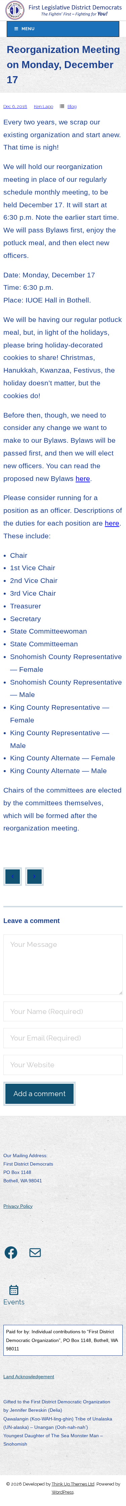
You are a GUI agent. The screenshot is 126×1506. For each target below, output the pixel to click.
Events (14, 1302)
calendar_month (14, 1290)
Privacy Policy (18, 1206)
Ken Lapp (43, 106)
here (83, 478)
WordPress (63, 1492)
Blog (72, 106)
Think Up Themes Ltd (73, 1484)
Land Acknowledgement (28, 1376)
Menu (28, 28)
